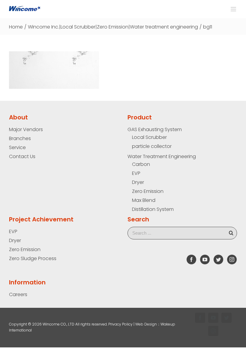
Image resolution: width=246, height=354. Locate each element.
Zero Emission (148, 191)
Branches (20, 138)
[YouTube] (205, 259)
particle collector (152, 146)
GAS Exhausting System (155, 129)
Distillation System (153, 209)
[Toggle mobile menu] (234, 9)
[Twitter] (218, 259)
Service (17, 147)
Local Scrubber (149, 137)
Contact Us (22, 156)
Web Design (146, 324)
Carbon (141, 164)
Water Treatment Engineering (162, 156)
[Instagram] (232, 259)
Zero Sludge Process (32, 258)
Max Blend (143, 200)
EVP (136, 173)
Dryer (138, 182)
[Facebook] (191, 259)
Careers (18, 294)
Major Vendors (26, 129)
